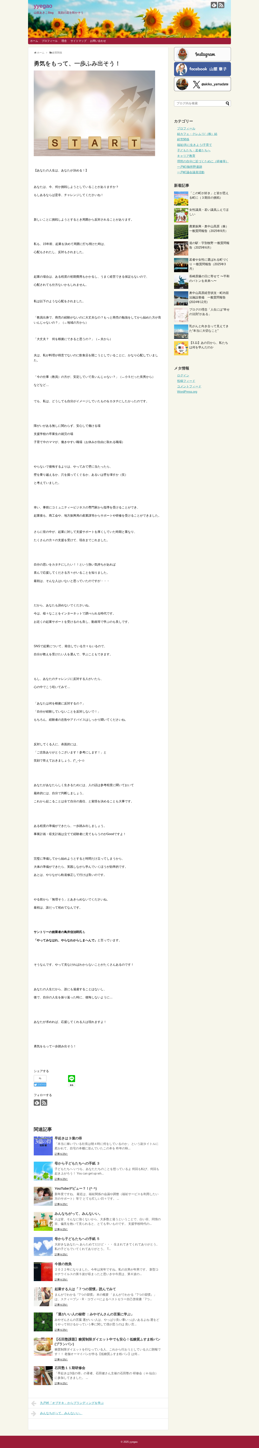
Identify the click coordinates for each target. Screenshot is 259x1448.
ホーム (34, 40)
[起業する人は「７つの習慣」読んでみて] (43, 1296)
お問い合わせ (98, 40)
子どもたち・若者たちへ (193, 150)
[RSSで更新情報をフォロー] (221, 5)
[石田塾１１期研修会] (43, 1375)
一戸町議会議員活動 (190, 172)
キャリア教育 (186, 155)
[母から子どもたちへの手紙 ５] (43, 1246)
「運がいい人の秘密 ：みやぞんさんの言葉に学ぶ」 (94, 1314)
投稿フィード (186, 381)
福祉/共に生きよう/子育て (194, 144)
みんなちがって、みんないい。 (78, 1214)
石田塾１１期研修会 (70, 1368)
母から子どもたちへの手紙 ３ (77, 1163)
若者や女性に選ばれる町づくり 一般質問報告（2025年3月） (209, 264)
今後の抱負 (63, 1264)
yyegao (43, 6)
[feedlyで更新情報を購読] (214, 5)
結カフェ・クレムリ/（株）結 (197, 134)
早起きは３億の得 (68, 1138)
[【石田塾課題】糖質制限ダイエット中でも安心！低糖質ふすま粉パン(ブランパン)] (43, 1347)
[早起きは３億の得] (43, 1146)
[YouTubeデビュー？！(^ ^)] (43, 1196)
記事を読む (61, 1153)
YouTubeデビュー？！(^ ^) (76, 1188)
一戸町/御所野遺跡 (189, 166)
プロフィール (50, 40)
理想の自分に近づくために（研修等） (203, 161)
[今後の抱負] (43, 1271)
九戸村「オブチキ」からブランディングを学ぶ (72, 1403)
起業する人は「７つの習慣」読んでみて (85, 1289)
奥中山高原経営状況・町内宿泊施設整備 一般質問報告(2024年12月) (209, 297)
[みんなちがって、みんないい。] (43, 1221)
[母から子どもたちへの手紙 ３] (43, 1171)
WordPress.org (187, 391)
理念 (64, 40)
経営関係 (183, 139)
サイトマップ (78, 40)
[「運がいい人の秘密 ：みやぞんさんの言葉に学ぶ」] (43, 1321)
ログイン (183, 375)
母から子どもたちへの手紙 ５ (77, 1239)
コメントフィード (189, 386)
